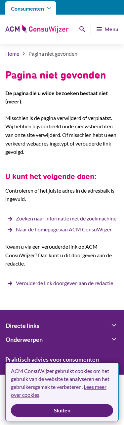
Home (12, 53)
